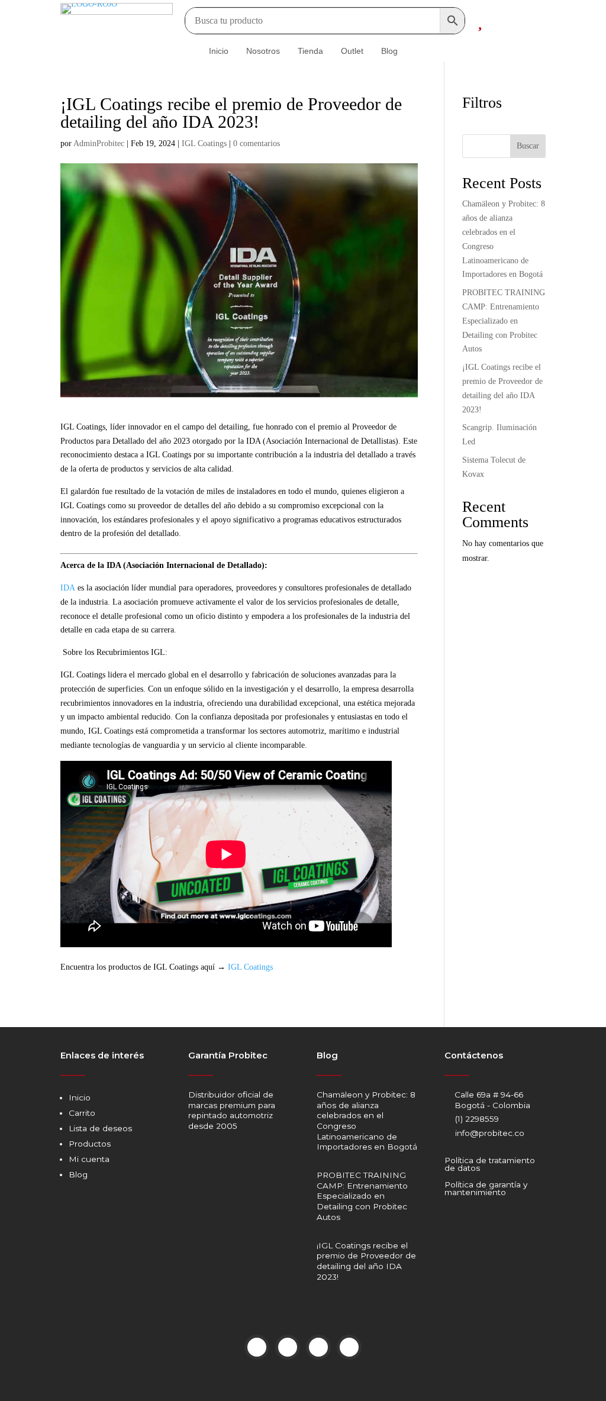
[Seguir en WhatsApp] (349, 1347)
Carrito (82, 1113)
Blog (78, 1174)
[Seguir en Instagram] (287, 1347)
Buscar (528, 145)
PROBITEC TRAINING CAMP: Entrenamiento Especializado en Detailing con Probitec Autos (503, 320)
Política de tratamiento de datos (489, 1164)
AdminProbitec (98, 143)
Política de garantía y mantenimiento (485, 1188)
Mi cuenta (89, 1159)
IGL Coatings (204, 143)
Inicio (80, 1097)
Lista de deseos (100, 1128)
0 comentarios (256, 143)
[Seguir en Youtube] (318, 1347)
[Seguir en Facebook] (256, 1347)
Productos (90, 1143)
